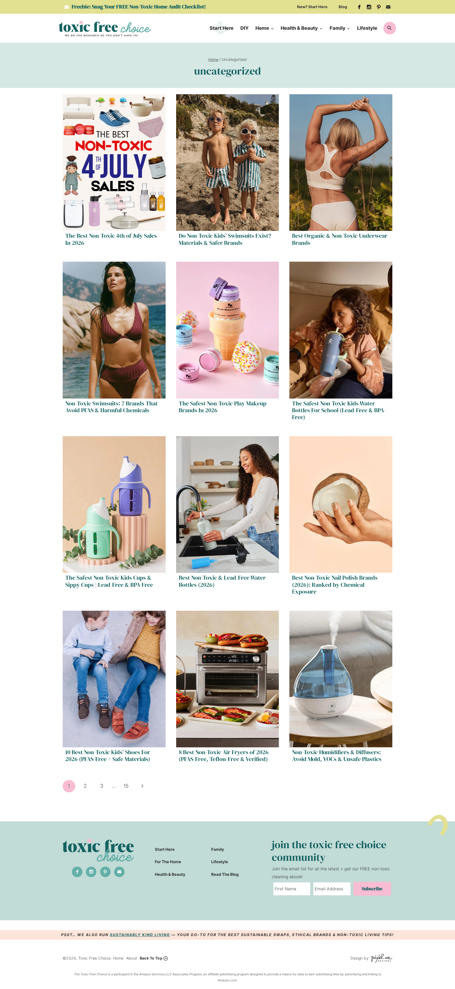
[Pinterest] (379, 7)
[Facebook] (359, 7)
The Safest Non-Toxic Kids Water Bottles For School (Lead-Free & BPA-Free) (338, 410)
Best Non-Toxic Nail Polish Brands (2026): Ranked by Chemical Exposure (335, 584)
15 (125, 786)
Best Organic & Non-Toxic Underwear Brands (339, 239)
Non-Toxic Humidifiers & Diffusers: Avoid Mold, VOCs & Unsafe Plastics (337, 755)
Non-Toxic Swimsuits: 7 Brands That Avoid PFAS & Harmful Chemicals (111, 406)
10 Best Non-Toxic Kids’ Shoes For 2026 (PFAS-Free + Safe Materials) (107, 755)
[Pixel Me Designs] (380, 958)
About (131, 958)
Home (118, 958)
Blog (343, 6)
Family (217, 849)
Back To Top (151, 958)
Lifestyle (367, 28)
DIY (244, 28)
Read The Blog (225, 874)
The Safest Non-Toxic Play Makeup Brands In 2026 (222, 406)
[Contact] (388, 7)
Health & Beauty (170, 874)
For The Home (168, 861)
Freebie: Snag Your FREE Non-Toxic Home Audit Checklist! (138, 6)
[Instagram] (369, 7)
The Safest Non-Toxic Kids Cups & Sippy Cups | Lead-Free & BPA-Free (109, 581)
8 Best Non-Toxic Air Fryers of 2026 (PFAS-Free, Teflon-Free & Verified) (224, 755)
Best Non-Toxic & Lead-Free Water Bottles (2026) (222, 581)
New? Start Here (312, 6)
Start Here (222, 28)
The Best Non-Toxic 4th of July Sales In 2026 (111, 239)
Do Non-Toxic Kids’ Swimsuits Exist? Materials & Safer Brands (225, 239)
